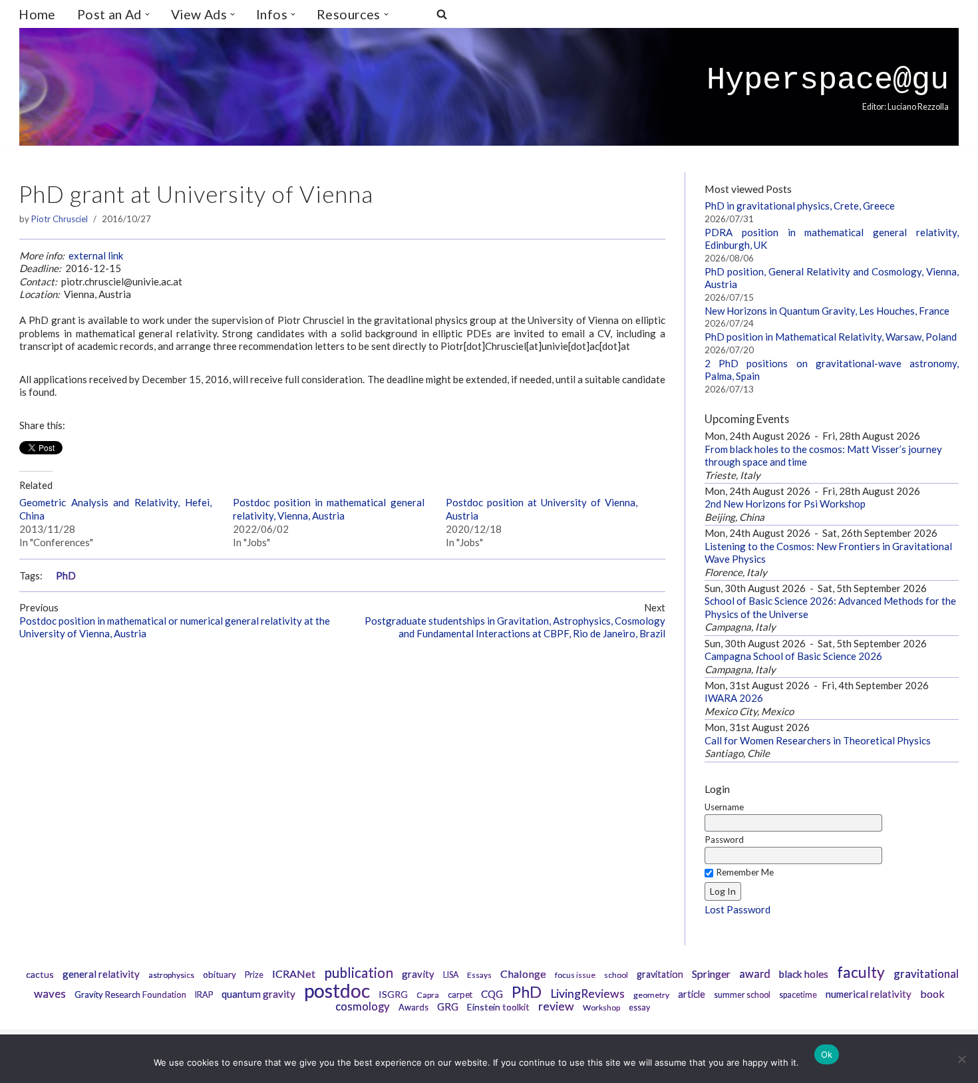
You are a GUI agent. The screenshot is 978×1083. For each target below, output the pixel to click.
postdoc (337, 990)
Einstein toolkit (498, 1006)
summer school (742, 995)
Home (37, 14)
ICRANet (293, 973)
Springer (711, 973)
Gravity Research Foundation (130, 994)
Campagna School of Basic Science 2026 (793, 656)
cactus (40, 974)
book (932, 993)
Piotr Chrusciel (59, 219)
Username (724, 807)
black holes (803, 974)
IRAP (204, 995)
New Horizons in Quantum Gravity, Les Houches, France (827, 311)
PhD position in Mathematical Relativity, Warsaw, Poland (831, 337)
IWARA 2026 (734, 698)
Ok (827, 1054)
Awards (413, 1007)
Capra (427, 995)
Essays (479, 975)
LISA (450, 975)
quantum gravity (258, 994)
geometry (651, 995)
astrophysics (171, 975)
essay (639, 1007)
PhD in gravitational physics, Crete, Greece (800, 206)
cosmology (362, 1006)
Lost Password (737, 909)
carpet (460, 994)
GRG (447, 1006)
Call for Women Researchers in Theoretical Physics (818, 740)
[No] (961, 1059)
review (556, 1006)
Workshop (601, 1007)
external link (96, 255)
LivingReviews (587, 994)
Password (724, 839)
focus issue (575, 975)
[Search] (441, 14)
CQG (492, 994)
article (691, 994)
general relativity (101, 974)
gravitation (660, 974)
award (754, 974)
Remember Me (745, 872)
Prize (254, 975)
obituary (219, 974)
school (616, 975)
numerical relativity (868, 994)
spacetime (798, 995)
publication (358, 972)
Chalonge (523, 973)
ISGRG (393, 994)
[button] (147, 14)
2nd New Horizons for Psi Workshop (785, 504)
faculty (861, 972)
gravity (418, 974)
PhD (66, 575)
